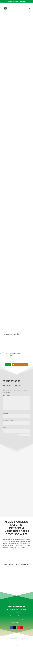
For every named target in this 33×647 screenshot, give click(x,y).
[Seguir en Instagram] (18, 627)
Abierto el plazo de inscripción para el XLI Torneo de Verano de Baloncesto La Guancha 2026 (17, 489)
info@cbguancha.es (16, 622)
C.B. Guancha (7, 134)
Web (4, 427)
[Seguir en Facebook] (11, 627)
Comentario (7, 395)
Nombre (6, 413)
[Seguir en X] (14, 627)
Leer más (16, 500)
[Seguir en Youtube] (21, 627)
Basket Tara (6, 206)
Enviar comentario (24, 435)
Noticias (20, 30)
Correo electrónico (9, 420)
